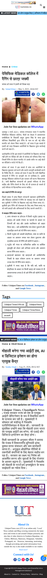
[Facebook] (15, 559)
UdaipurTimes (10, 310)
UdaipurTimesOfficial (14, 304)
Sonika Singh (11, 367)
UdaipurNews (35, 304)
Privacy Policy (25, 574)
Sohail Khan (10, 89)
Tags (6, 296)
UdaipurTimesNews (31, 310)
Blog (41, 574)
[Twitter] (19, 559)
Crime (14, 66)
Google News (25, 288)
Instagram (39, 285)
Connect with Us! (23, 554)
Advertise (34, 574)
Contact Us (15, 574)
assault (7, 315)
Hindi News (17, 344)
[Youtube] (31, 559)
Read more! (23, 550)
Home (5, 66)
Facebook (29, 285)
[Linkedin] (27, 559)
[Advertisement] (23, 40)
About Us (23, 524)
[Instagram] (23, 559)
